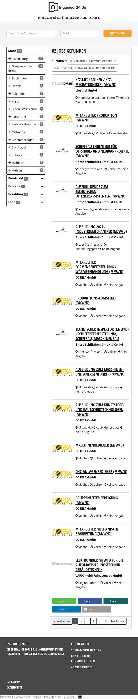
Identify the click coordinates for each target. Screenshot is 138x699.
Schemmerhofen (26, 140)
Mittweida (26, 132)
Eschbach (26, 163)
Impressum (13, 682)
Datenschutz (14, 687)
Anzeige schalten (82, 667)
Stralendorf (26, 78)
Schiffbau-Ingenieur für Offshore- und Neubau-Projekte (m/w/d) (102, 151)
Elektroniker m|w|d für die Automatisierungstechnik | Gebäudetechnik (99, 565)
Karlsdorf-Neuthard (26, 124)
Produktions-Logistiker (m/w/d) (95, 300)
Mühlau (26, 170)
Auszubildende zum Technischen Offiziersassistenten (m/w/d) (100, 191)
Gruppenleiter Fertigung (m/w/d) (96, 500)
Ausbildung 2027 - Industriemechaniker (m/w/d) (101, 229)
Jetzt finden (117, 33)
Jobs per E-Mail (80, 656)
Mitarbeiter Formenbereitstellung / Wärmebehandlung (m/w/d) (99, 266)
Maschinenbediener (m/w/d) (99, 445)
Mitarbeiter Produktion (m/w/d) (96, 118)
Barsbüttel (26, 117)
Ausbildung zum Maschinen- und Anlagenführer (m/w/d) (99, 372)
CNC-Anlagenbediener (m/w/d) (101, 471)
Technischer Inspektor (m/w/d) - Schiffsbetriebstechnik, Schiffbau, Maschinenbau (102, 334)
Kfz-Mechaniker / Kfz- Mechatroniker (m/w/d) (95, 82)
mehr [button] (70, 697)
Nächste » (117, 621)
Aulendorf (26, 94)
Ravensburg (26, 59)
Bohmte (26, 155)
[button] (25, 51)
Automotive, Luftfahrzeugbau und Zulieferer (85, 68)
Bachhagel (26, 147)
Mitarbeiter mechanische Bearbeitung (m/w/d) (96, 531)
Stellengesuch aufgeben (86, 650)
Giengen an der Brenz (25, 68)
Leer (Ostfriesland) (26, 109)
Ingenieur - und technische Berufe (94, 61)
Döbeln (26, 86)
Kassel (26, 101)
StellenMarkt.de (54, 654)
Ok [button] (80, 697)
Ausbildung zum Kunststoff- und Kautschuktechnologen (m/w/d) (99, 409)
